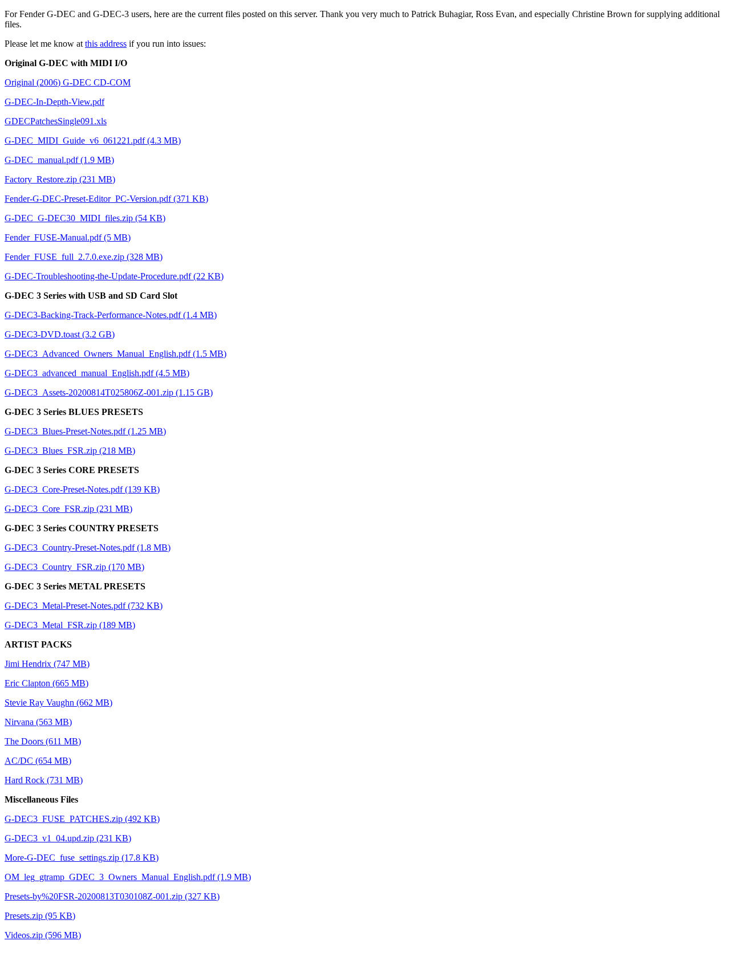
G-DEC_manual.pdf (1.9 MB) (59, 160)
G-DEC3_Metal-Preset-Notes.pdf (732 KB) (84, 605)
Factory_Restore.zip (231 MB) (60, 179)
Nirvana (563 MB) (38, 722)
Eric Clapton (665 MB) (46, 683)
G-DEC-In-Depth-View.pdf (54, 102)
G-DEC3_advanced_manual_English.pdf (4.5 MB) (97, 373)
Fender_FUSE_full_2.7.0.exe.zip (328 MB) (84, 257)
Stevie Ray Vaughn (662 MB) (58, 702)
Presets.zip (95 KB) (40, 916)
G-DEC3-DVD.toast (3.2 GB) (60, 334)
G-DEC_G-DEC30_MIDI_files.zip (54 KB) (85, 218)
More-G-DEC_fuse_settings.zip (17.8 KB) (82, 857)
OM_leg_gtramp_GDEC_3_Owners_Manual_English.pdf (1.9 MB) (128, 877)
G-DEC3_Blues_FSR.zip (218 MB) (70, 450)
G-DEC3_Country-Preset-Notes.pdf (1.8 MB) (88, 547)
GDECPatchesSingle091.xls (56, 121)
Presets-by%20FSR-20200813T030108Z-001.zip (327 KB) (112, 896)
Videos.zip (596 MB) (43, 935)
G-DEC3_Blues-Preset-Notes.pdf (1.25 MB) (85, 431)
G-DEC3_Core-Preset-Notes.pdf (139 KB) (82, 489)
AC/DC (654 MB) (38, 761)
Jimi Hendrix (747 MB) (47, 664)
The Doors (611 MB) (43, 741)
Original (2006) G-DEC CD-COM (68, 82)
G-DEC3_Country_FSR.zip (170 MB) (74, 567)
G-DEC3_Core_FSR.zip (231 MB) (68, 509)
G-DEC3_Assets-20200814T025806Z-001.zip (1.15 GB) (109, 392)
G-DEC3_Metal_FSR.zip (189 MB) (70, 625)
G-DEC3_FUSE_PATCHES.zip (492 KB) (82, 819)
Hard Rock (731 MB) (44, 780)
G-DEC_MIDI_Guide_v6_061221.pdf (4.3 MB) (93, 140)
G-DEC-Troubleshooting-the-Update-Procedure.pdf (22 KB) (114, 276)
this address (106, 43)
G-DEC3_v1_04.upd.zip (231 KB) (68, 838)
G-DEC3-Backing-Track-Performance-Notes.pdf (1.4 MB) (111, 315)
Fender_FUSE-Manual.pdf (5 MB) (68, 237)
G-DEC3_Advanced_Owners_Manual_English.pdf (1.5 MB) (115, 354)
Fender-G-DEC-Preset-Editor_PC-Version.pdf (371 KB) (106, 198)
